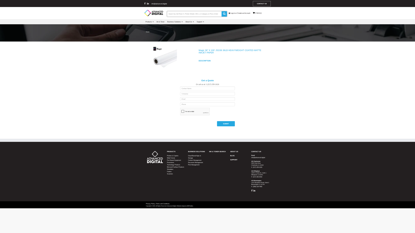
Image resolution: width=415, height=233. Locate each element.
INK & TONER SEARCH (217, 151)
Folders (169, 171)
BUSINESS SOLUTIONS (196, 151)
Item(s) (258, 13)
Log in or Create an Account (240, 13)
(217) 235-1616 (257, 167)
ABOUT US (234, 151)
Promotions (170, 162)
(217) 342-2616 (257, 177)
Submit (226, 124)
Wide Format (171, 158)
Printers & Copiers (172, 156)
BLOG (232, 156)
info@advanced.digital (159, 4)
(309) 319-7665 (257, 186)
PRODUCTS (171, 151)
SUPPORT (233, 160)
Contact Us (262, 4)
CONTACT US (256, 151)
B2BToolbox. (190, 206)
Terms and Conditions (163, 204)
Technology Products (173, 165)
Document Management (195, 162)
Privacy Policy (150, 204)
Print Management (194, 165)
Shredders (170, 169)
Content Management (194, 160)
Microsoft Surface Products (175, 167)
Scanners (170, 174)
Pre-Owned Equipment (174, 160)
